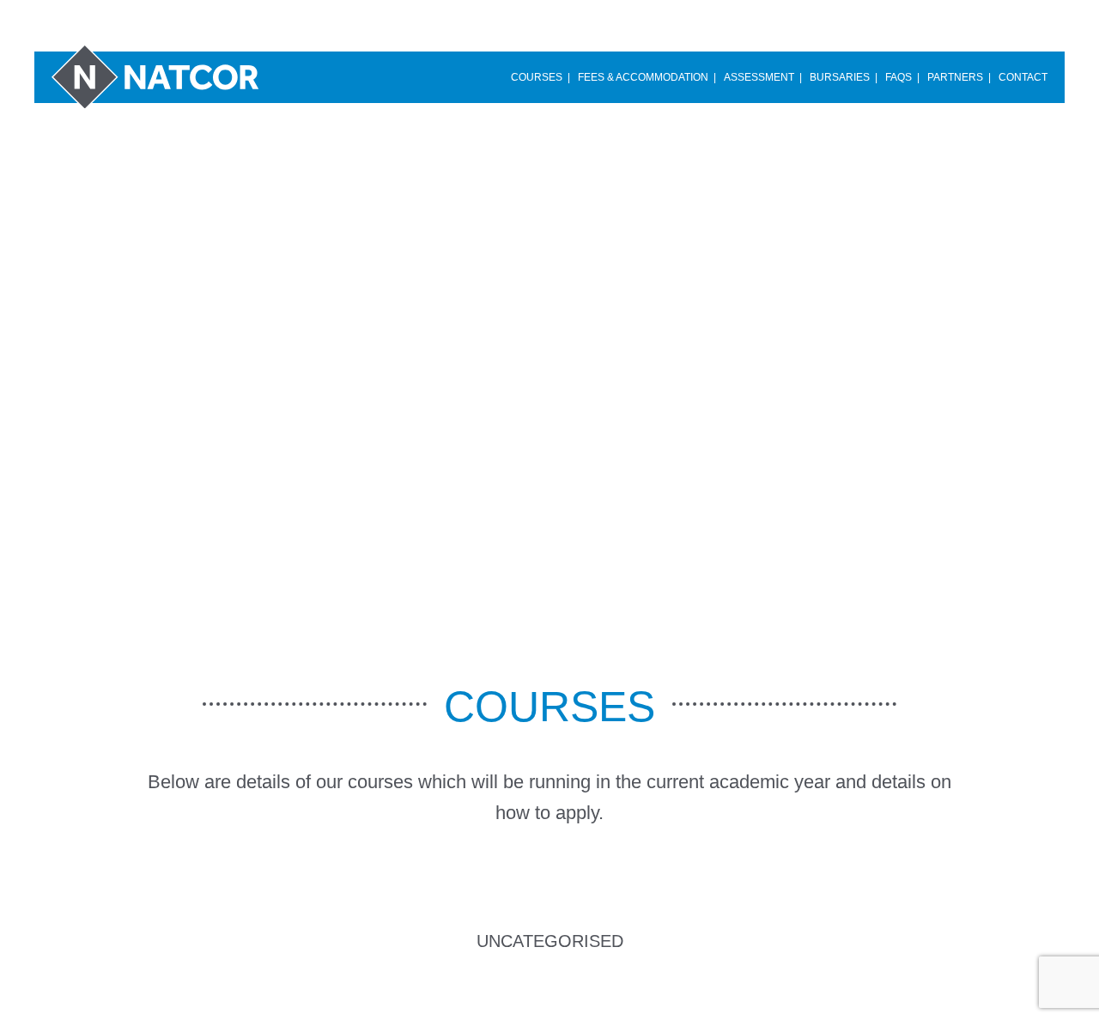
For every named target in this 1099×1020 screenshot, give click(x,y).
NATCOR (159, 76)
